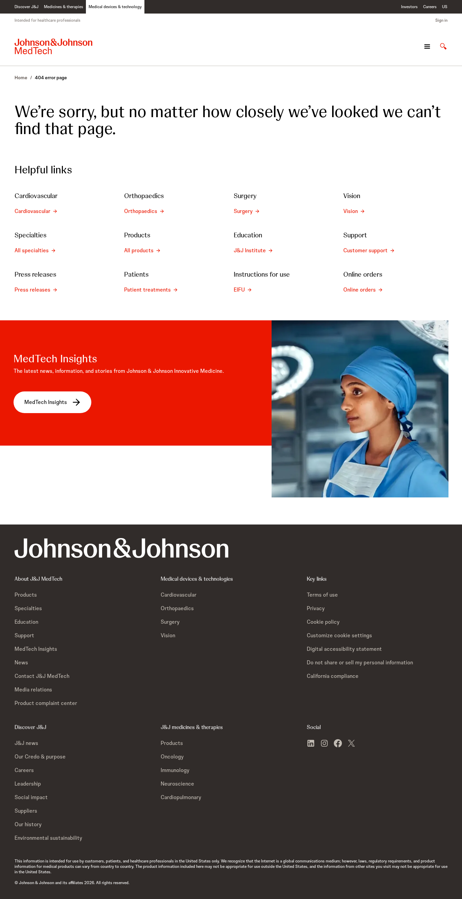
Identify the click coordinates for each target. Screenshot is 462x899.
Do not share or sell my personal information (360, 662)
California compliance (333, 676)
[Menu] (427, 46)
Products (26, 594)
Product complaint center (46, 703)
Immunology (175, 770)
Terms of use (322, 594)
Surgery (170, 621)
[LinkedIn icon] (311, 743)
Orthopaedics (177, 608)
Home (21, 77)
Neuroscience (177, 783)
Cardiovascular (179, 594)
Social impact (31, 797)
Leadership (28, 783)
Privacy (316, 608)
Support (24, 635)
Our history (28, 824)
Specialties (28, 608)
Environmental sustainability (48, 837)
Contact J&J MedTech (42, 676)
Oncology (172, 756)
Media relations (33, 689)
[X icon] (351, 743)
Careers (24, 770)
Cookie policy (323, 621)
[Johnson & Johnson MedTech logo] (53, 46)
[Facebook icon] (338, 743)
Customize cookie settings (339, 635)
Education (26, 621)
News (21, 662)
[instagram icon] (324, 743)
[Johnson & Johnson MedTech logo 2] (121, 548)
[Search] (443, 46)
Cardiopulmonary (181, 797)
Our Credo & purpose (40, 756)
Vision (168, 635)
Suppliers (26, 810)
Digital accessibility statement (344, 648)
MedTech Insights (36, 648)
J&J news (26, 743)
